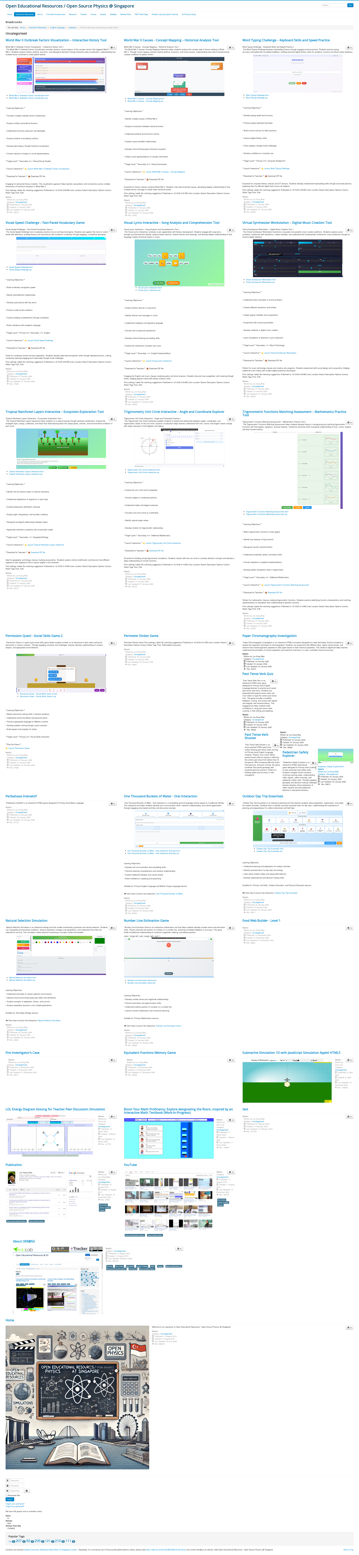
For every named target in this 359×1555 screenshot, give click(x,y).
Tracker (102, 1210)
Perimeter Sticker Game (141, 635)
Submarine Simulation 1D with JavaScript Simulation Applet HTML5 (291, 1052)
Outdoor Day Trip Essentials (262, 796)
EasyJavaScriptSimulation (16, 1221)
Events (93, 14)
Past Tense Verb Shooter (256, 736)
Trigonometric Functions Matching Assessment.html (267, 511)
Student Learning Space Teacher (165, 14)
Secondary (103, 1205)
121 (47, 1540)
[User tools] (113, 48)
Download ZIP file (38, 552)
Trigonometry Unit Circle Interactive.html (143, 469)
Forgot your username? (15, 1503)
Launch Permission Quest (18, 748)
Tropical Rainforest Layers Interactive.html (26, 471)
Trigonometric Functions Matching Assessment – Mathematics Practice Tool (294, 413)
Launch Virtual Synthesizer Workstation (280, 352)
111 (68, 1540)
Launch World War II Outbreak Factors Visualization (48, 168)
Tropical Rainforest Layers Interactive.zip (25, 474)
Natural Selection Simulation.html (22, 977)
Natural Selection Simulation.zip (22, 980)
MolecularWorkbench (174, 1266)
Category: (322, 774)
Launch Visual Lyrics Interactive (159, 360)
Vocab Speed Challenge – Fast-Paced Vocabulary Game (45, 222)
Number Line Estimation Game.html (142, 980)
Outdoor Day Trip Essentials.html (269, 848)
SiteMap (113, 14)
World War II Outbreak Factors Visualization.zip (28, 98)
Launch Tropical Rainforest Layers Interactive (45, 544)
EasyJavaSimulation (36, 1221)
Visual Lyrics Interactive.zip (149, 290)
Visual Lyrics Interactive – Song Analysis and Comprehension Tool (171, 222)
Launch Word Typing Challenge (276, 168)
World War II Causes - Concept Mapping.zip (145, 101)
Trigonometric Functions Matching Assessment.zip (266, 514)
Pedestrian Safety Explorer (295, 754)
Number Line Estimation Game (146, 920)
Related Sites (125, 14)
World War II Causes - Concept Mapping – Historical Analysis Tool (171, 40)
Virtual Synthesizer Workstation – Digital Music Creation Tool (287, 222)
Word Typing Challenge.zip (257, 97)
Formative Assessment (55, 14)
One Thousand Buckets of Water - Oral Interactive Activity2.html (153, 850)
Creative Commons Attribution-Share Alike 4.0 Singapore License (50, 1549)
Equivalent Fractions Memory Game (150, 1052)
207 (19, 1540)
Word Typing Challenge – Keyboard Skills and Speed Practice (286, 40)
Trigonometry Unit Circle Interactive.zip (143, 472)
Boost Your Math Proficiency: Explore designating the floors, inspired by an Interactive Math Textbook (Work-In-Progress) (178, 1111)
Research (73, 14)
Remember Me (14, 1495)
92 (28, 1540)
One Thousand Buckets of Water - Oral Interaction (160, 796)
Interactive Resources (25, 14)
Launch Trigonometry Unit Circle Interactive (163, 543)
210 (58, 1540)
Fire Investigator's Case (23, 1052)
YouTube (130, 1165)
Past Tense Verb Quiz (257, 674)
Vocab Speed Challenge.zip (20, 269)
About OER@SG (24, 1241)
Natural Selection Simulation (27, 920)
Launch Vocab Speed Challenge (40, 340)
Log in (9, 1499)
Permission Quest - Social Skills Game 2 (34, 635)
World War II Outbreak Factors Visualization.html (29, 95)
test (245, 1109)
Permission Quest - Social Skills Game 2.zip (38, 696)
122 (9, 1541)
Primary (109, 1266)
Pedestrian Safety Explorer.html (331, 766)
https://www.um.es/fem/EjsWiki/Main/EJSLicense (166, 1549)
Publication (14, 1165)
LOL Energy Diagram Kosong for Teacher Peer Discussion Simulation (55, 1109)
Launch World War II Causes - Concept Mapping (165, 171)
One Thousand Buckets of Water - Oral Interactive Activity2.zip (153, 853)
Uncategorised (21, 202)
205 (38, 1540)
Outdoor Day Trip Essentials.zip (269, 851)
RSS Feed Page (141, 14)
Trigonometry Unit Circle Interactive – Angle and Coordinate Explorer (174, 411)
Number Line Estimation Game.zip (141, 982)
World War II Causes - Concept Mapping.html (145, 98)
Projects (83, 14)
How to (40, 14)
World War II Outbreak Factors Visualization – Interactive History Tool (56, 40)
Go (350, 5)
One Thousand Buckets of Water (169, 893)
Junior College (104, 1207)
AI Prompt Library (189, 14)
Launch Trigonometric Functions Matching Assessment (286, 585)
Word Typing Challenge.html (257, 95)
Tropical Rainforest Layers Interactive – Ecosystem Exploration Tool (55, 411)
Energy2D (130, 1266)
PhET (153, 1266)
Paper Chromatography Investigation (269, 635)
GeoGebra (133, 1269)
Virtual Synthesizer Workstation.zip (260, 282)
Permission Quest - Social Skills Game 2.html (38, 693)
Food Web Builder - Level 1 (261, 920)
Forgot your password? (15, 1506)
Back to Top (348, 1549)
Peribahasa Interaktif (21, 796)
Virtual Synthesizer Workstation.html (261, 279)
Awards (103, 14)
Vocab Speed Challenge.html (21, 267)
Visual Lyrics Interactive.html (150, 287)
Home (9, 14)
